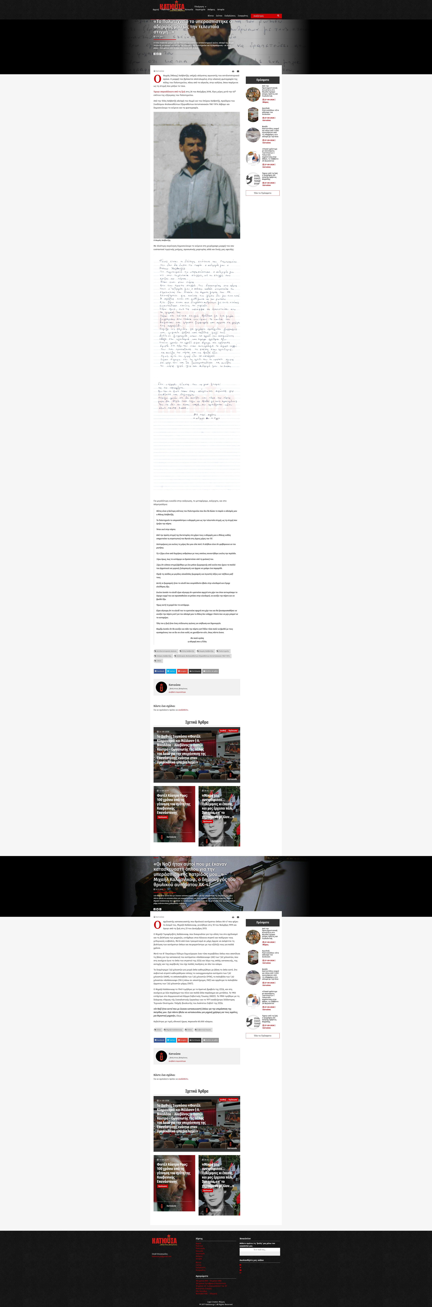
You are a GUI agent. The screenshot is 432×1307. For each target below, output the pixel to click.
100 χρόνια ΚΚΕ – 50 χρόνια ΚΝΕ (209, 1281)
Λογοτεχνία (200, 1254)
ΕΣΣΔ (158, 1030)
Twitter (172, 671)
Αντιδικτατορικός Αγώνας (166, 651)
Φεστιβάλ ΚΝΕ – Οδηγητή (206, 1294)
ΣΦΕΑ (158, 661)
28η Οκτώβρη (201, 1291)
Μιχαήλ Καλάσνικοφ (174, 1030)
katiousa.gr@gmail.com (161, 1256)
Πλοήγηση (199, 7)
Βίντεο (211, 16)
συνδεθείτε (183, 710)
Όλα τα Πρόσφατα (262, 193)
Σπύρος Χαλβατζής (163, 656)
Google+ (183, 671)
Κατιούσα (160, 71)
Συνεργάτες (243, 16)
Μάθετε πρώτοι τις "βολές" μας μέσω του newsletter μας (257, 1244)
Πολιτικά (165, 9)
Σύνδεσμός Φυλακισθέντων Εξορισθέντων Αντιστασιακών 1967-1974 (203, 656)
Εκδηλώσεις (230, 16)
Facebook (160, 671)
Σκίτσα (219, 16)
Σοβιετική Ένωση (204, 1030)
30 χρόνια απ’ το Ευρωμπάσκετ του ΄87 (211, 1286)
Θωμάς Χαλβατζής (206, 651)
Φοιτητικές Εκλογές (204, 1289)
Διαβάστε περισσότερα (177, 692)
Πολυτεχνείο (223, 651)
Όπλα (189, 1030)
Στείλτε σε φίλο (211, 671)
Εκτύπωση (195, 671)
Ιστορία (220, 9)
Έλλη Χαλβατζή (188, 651)
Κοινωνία (189, 9)
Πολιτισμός (177, 9)
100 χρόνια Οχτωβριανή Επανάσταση (211, 1283)
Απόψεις (211, 9)
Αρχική (156, 9)
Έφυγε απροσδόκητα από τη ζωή (169, 91)
